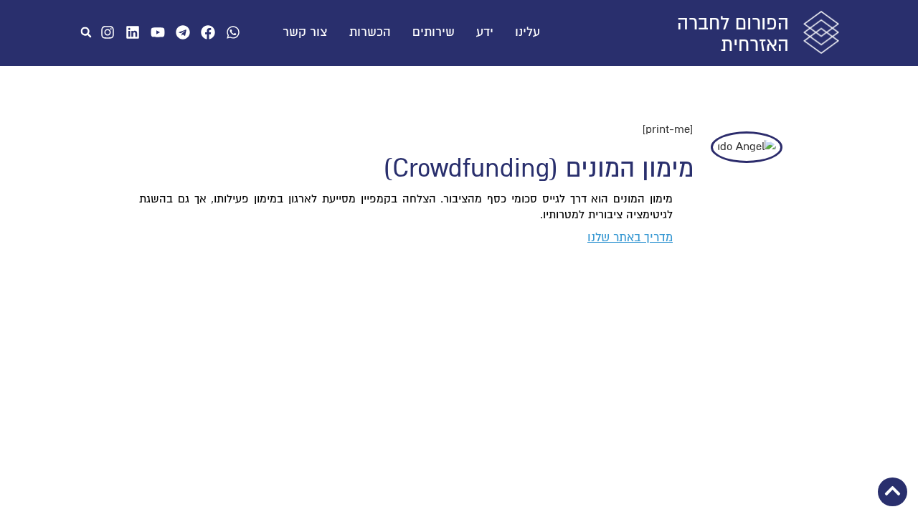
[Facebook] (208, 32)
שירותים (433, 32)
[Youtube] (158, 32)
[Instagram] (107, 32)
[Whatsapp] (233, 32)
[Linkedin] (133, 32)
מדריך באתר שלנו (630, 237)
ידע (484, 32)
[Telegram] (183, 32)
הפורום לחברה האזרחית (733, 34)
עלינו (527, 32)
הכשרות (370, 32)
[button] (86, 32)
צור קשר (305, 32)
